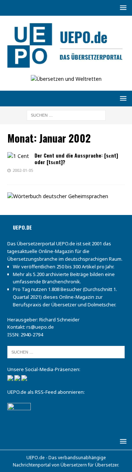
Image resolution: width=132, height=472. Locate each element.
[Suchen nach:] (66, 114)
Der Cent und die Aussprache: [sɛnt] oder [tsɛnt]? (76, 158)
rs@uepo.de (40, 327)
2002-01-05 (22, 170)
